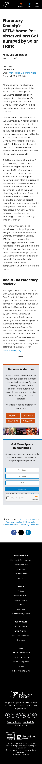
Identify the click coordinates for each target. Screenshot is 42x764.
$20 (13, 420)
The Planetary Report (21, 613)
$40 (28, 420)
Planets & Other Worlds (21, 560)
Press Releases (31, 519)
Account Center (14, 722)
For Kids (21, 578)
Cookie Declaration (21, 755)
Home (20, 519)
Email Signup (21, 631)
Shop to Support (21, 661)
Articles (21, 591)
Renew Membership (21, 652)
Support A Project (21, 657)
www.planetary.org (12, 350)
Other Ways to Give (21, 671)
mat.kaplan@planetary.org (22, 72)
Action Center (21, 626)
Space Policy (21, 573)
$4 (13, 415)
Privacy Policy (34, 493)
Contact (21, 640)
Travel (21, 666)
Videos (21, 604)
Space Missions (21, 564)
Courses (21, 609)
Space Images (21, 600)
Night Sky (21, 569)
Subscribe (22, 489)
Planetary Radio (21, 595)
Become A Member (21, 635)
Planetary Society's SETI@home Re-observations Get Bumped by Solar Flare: (21, 523)
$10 (28, 415)
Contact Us (28, 722)
